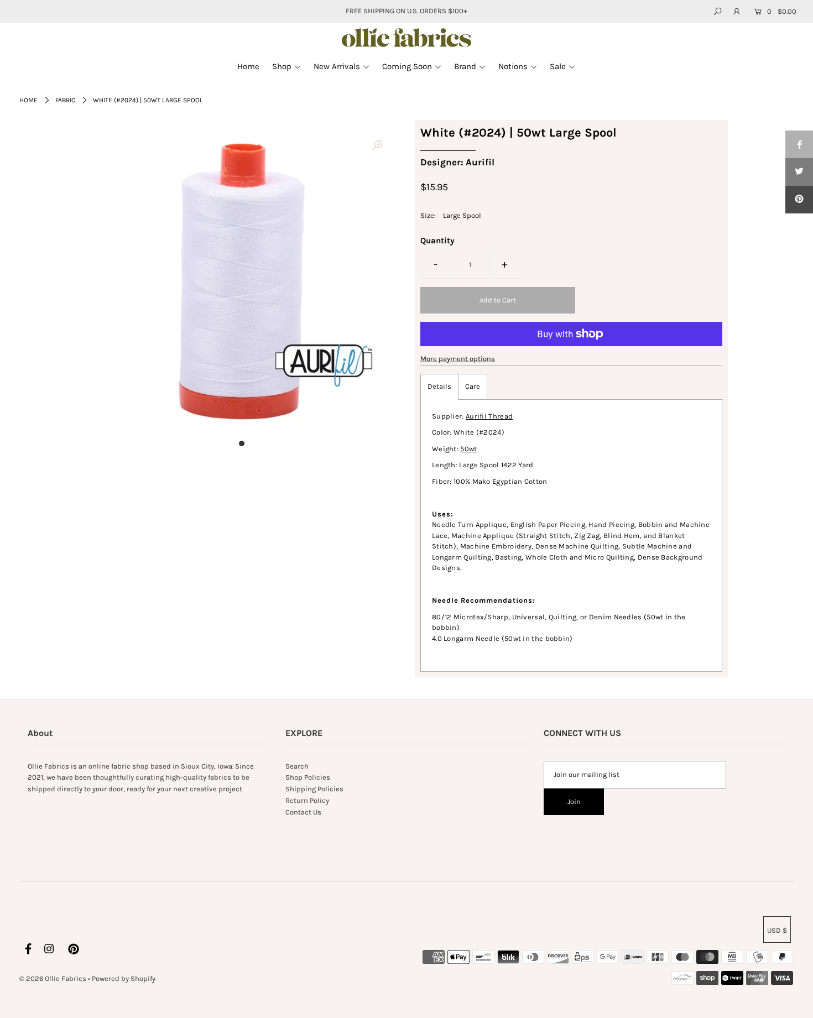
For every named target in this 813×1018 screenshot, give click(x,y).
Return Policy (307, 800)
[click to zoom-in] (377, 146)
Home (28, 100)
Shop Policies (307, 777)
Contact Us (303, 812)
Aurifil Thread (489, 416)
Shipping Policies (314, 789)
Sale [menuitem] (558, 66)
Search (297, 766)
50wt (468, 449)
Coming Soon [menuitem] (407, 66)
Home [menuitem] (248, 66)
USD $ (777, 930)
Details (439, 386)
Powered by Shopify (123, 978)
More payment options (457, 358)
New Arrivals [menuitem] (337, 66)
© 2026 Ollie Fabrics (52, 978)
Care (472, 386)
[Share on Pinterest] (799, 199)
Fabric (65, 100)
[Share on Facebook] (799, 144)
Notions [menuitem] (513, 66)
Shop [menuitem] (281, 66)
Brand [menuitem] (465, 66)
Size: (428, 215)
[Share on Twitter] (799, 172)
